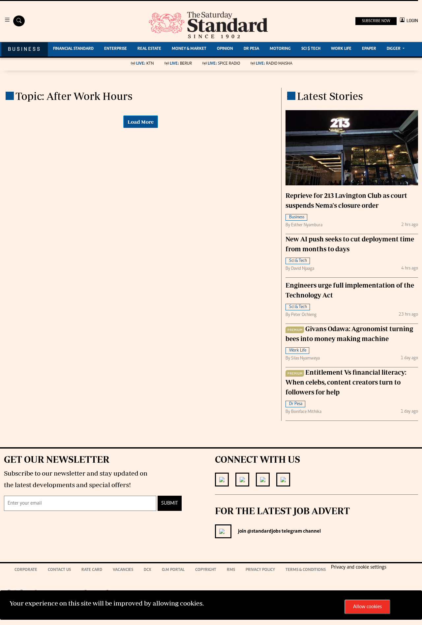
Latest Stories (330, 96)
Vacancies (123, 570)
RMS (231, 570)
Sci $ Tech (310, 49)
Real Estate (149, 49)
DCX (147, 570)
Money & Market (189, 49)
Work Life (341, 49)
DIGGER (394, 49)
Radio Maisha (274, 64)
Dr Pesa (251, 49)
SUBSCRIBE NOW (376, 21)
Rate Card (91, 570)
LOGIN (411, 20)
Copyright (205, 570)
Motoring (280, 49)
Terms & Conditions (306, 570)
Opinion (225, 49)
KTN (145, 64)
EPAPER (369, 49)
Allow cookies (367, 606)
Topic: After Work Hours (74, 96)
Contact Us (59, 570)
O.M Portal (173, 570)
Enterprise (115, 49)
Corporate (26, 570)
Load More (141, 122)
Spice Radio (224, 64)
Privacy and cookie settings (358, 567)
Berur (181, 64)
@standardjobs (263, 531)
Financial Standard (73, 49)
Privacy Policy (260, 570)
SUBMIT (169, 503)
